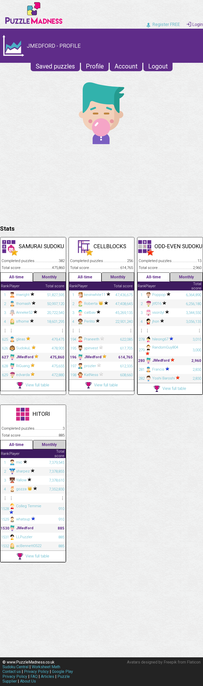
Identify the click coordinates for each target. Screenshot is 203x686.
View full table (37, 385)
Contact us (11, 671)
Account (126, 66)
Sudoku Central (15, 666)
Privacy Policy (36, 671)
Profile (95, 66)
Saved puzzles (55, 66)
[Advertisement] (101, 183)
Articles (47, 676)
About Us (28, 681)
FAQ (34, 676)
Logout (158, 66)
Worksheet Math (46, 666)
